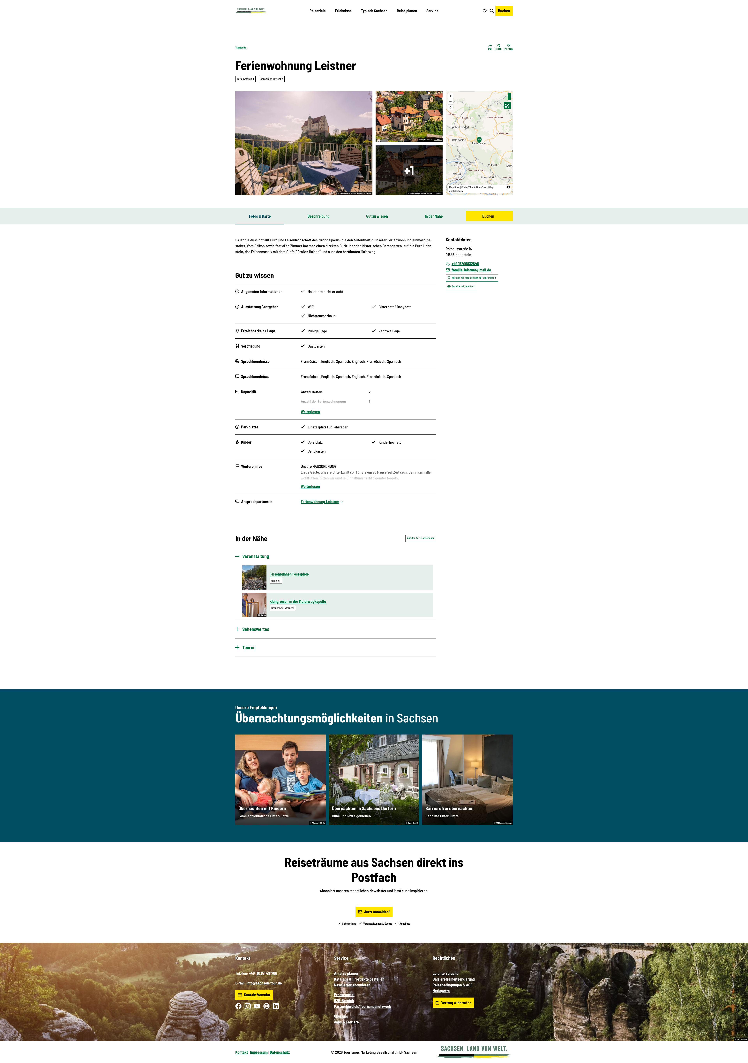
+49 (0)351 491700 (263, 973)
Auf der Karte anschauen (421, 538)
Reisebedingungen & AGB (453, 985)
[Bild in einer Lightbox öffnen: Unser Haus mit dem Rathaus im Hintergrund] (409, 170)
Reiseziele (318, 10)
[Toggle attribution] (508, 187)
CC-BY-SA (367, 193)
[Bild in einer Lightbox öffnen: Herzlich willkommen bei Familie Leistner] (303, 143)
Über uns (341, 1016)
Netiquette (441, 990)
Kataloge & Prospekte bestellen (359, 979)
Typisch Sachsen (374, 10)
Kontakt (241, 1052)
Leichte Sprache (446, 973)
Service (432, 10)
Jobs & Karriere (346, 1022)
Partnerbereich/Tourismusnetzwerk (362, 1006)
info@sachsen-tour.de (264, 983)
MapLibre (454, 187)
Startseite (240, 47)
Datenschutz (280, 1052)
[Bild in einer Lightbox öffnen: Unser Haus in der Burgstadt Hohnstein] (409, 116)
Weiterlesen (310, 411)
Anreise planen (346, 973)
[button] (738, 1058)
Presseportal (344, 994)
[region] (479, 143)
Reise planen (407, 10)
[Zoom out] (450, 101)
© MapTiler (467, 187)
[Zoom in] (450, 96)
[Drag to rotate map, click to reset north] (450, 107)
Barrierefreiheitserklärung (454, 979)
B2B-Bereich (344, 1000)
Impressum (259, 1052)
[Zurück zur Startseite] (251, 10)
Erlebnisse (343, 10)
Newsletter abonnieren (352, 985)
